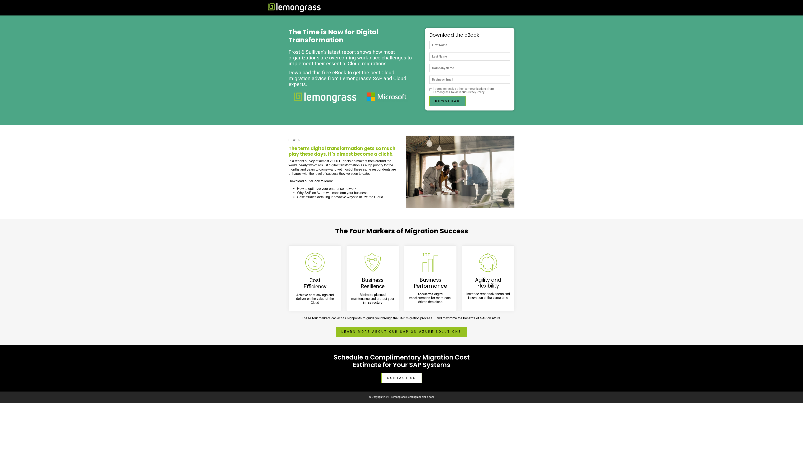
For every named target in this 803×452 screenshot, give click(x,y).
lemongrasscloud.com (421, 397)
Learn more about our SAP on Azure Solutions (401, 332)
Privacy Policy (475, 92)
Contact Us (401, 378)
